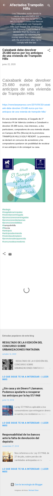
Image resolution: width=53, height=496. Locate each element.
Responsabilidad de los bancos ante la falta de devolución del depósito (21, 438)
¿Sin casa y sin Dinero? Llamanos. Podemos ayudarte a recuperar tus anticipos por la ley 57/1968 (22, 392)
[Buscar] (49, 5)
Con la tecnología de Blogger (28, 484)
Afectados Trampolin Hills (26, 7)
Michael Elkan (34, 490)
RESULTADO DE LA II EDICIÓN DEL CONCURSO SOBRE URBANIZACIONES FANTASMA (22, 346)
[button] (49, 50)
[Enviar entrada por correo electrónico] (10, 255)
